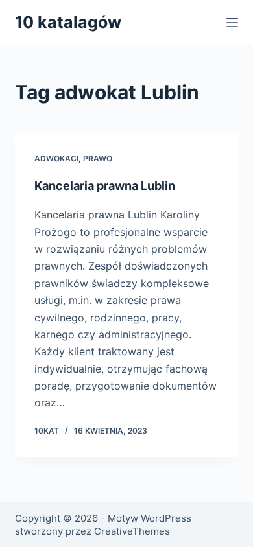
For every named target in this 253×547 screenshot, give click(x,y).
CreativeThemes (132, 531)
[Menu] (232, 23)
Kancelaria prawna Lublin (104, 185)
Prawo (97, 158)
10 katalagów (68, 22)
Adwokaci (56, 158)
